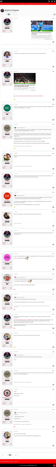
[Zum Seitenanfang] (54, 465)
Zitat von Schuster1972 (20, 127)
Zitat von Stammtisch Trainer (21, 412)
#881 (53, 18)
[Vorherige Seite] (2, 14)
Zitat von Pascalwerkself (20, 277)
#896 (53, 351)
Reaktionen (4, 30)
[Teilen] (54, 14)
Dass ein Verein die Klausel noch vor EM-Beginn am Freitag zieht (26, 319)
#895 (53, 333)
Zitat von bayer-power (20, 297)
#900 (53, 431)
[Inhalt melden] (53, 42)
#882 (53, 51)
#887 (53, 173)
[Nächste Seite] (17, 14)
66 (14, 14)
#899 (53, 409)
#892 (53, 274)
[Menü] (54, 1)
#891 (53, 253)
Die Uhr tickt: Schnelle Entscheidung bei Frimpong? (41, 33)
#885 (53, 124)
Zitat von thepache (19, 355)
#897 (53, 370)
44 (6, 14)
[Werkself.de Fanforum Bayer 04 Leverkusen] (1, 1)
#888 (53, 192)
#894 (53, 314)
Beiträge (4, 31)
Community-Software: (28, 465)
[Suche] (49, 1)
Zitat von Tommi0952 (20, 195)
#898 (53, 389)
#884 (53, 104)
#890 (53, 230)
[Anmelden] (52, 1)
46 (10, 14)
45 (8, 14)
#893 (53, 294)
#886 (53, 153)
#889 (53, 211)
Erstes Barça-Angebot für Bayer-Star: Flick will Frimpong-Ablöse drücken (24, 85)
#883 (53, 71)
